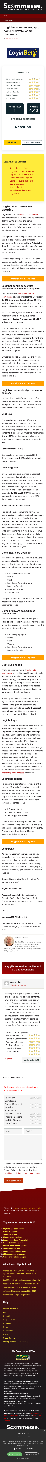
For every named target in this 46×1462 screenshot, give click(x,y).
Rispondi (8, 1059)
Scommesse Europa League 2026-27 (18, 1295)
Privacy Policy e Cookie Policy (15, 1341)
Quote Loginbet (17, 184)
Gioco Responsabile (11, 1338)
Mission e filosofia (10, 1309)
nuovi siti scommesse (28, 214)
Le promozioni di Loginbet (21, 174)
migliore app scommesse (13, 773)
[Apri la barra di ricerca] (43, 16)
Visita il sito (13, 143)
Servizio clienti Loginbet (20, 190)
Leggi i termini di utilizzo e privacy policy (22, 1173)
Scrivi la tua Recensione (32, 142)
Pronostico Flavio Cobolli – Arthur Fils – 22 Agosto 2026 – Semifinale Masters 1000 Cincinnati (20, 1273)
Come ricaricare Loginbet (21, 178)
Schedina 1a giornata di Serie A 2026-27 (19, 1287)
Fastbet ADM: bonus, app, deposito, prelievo (21, 1284)
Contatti (6, 1316)
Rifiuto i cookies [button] (31, 1454)
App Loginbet (16, 187)
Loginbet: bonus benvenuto (22, 171)
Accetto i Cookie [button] (14, 1454)
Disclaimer (7, 1334)
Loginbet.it (14, 193)
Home (16, 1208)
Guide (5, 1327)
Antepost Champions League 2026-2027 (19, 1291)
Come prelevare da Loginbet (22, 181)
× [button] (44, 1431)
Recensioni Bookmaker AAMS (30, 1208)
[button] (23, 1458)
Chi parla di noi (9, 1320)
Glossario (7, 1323)
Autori (5, 1312)
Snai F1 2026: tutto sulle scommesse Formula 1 (22, 1280)
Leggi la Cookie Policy (23, 1445)
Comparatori (8, 1331)
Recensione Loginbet (19, 168)
